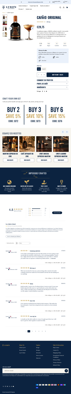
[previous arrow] (21, 2)
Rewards (38, 353)
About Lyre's (22, 347)
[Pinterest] (46, 91)
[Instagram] (9, 386)
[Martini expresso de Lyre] (10, 144)
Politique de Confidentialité (17, 375)
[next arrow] (49, 2)
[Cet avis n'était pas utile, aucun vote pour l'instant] (63, 262)
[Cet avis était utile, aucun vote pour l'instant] (61, 278)
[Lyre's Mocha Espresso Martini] (44, 144)
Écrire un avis (57, 212)
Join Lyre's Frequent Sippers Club (35, 2)
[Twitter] (44, 91)
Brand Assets (22, 350)
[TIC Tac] (11, 386)
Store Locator (39, 355)
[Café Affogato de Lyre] (27, 144)
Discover (38, 358)
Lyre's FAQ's (22, 353)
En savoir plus (53, 258)
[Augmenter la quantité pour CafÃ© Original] (44, 75)
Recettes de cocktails (44, 5)
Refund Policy (56, 365)
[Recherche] (60, 7)
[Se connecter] (63, 7)
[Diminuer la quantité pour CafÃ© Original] (39, 75)
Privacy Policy (56, 360)
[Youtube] (13, 386)
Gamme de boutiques (23, 5)
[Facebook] (42, 91)
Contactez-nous (29, 9)
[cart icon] (67, 7)
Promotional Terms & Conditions (58, 356)
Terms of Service (57, 362)
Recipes (38, 350)
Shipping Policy (57, 353)
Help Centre (56, 347)
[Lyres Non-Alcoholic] (9, 7)
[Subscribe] (66, 370)
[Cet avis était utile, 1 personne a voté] (61, 262)
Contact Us (55, 350)
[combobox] (25, 243)
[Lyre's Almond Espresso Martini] (61, 144)
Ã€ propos (21, 9)
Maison (4, 12)
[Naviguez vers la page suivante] (45, 331)
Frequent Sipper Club (34, 5)
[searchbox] (10, 243)
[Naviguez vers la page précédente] (25, 331)
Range (37, 347)
